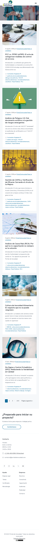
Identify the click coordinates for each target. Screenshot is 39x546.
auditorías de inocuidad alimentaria (16, 76)
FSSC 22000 (8, 329)
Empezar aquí (6, 476)
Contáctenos (11, 427)
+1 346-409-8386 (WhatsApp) (14, 453)
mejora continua (9, 207)
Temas (4, 479)
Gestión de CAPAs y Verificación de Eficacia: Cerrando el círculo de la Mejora (19, 182)
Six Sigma (27, 391)
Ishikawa (7, 269)
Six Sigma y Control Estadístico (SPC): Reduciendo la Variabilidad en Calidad (19, 369)
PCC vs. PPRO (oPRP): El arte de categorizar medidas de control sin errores (19, 56)
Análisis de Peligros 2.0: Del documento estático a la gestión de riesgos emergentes (18, 120)
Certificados (6, 483)
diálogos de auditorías (11, 78)
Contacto (22, 493)
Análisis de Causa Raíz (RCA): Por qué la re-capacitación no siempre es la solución (19, 246)
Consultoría (22, 479)
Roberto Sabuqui (19, 391)
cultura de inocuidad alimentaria (14, 203)
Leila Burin (8, 82)
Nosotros (22, 476)
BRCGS (9, 327)
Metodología (6, 486)
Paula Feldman (16, 82)
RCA (21, 269)
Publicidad (22, 490)
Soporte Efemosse (19, 538)
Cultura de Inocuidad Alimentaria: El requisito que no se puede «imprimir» (19, 307)
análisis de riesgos (12, 140)
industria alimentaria (11, 80)
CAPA (29, 201)
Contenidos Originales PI (14, 74)
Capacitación (23, 483)
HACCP (21, 78)
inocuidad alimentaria (23, 80)
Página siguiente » (27, 401)
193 (18, 401)
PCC (22, 82)
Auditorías (22, 486)
